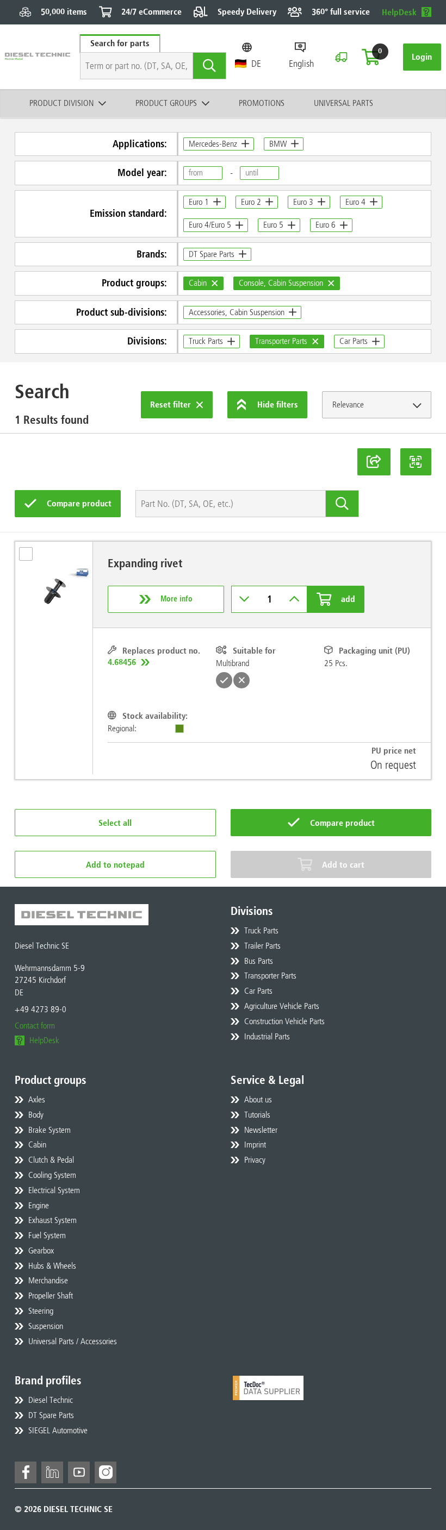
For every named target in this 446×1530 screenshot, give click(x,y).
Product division (61, 103)
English (301, 64)
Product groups (166, 103)
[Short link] (374, 461)
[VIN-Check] (341, 57)
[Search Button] (209, 65)
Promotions (261, 103)
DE (256, 64)
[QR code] (416, 461)
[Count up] (294, 599)
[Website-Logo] (37, 57)
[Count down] (244, 599)
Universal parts (343, 103)
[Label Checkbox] (30, 557)
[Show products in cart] (371, 57)
